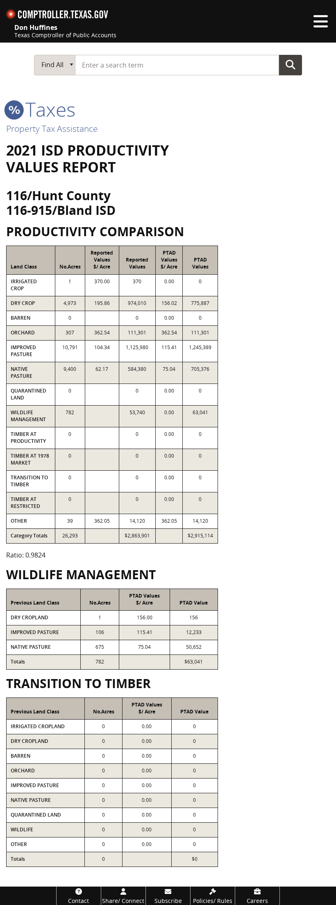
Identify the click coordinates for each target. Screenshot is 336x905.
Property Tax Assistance (52, 128)
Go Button (290, 64)
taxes (47, 109)
